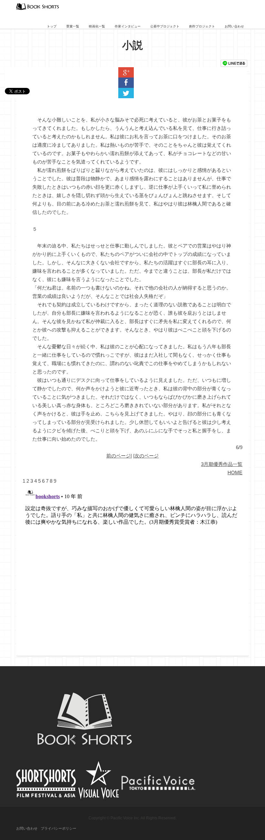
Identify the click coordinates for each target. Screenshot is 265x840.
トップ (52, 26)
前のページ (118, 455)
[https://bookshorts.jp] (37, 6)
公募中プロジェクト (164, 26)
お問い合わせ (234, 26)
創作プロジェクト (202, 26)
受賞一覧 (72, 26)
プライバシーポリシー (58, 828)
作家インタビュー (128, 26)
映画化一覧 (97, 26)
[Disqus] (132, 566)
